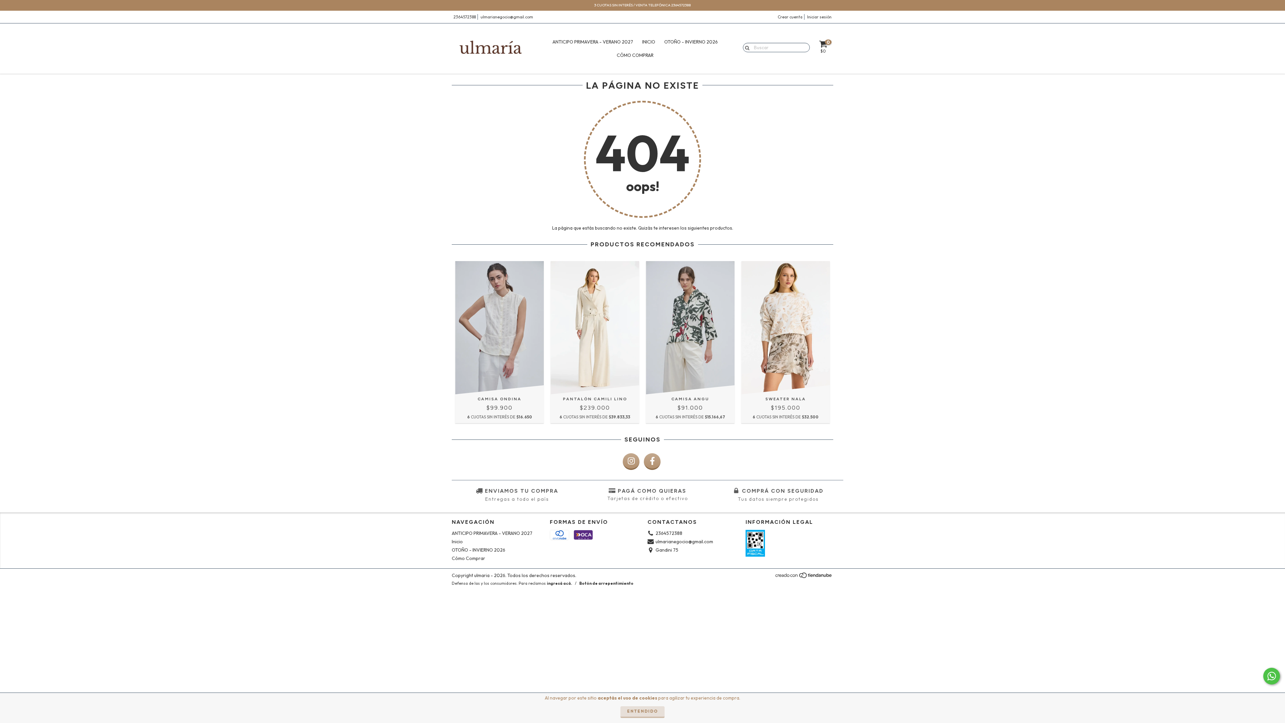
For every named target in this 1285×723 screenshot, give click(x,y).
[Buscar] (746, 47)
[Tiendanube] (804, 577)
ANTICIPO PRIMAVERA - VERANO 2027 (592, 42)
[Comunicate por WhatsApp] (1271, 676)
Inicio (648, 42)
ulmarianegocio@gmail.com (507, 16)
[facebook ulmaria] (652, 461)
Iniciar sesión (819, 16)
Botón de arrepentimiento (606, 583)
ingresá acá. (559, 583)
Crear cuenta (790, 16)
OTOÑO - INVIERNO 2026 (691, 42)
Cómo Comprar (635, 55)
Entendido (642, 711)
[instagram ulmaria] (631, 461)
